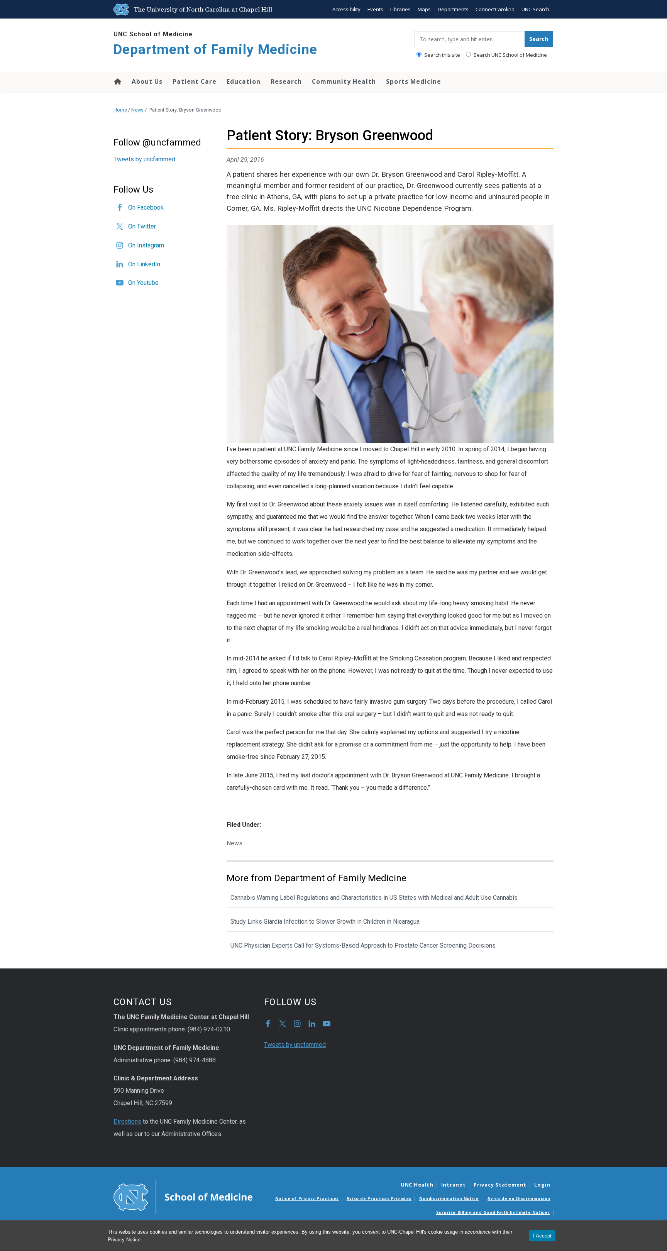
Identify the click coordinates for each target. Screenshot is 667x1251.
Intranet (453, 1184)
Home (117, 81)
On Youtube (143, 282)
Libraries (400, 9)
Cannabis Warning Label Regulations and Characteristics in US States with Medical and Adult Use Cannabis (374, 897)
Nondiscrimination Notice (449, 1198)
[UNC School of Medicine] (182, 1196)
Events (375, 9)
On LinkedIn (144, 264)
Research (286, 81)
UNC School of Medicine (153, 34)
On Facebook (146, 207)
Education (244, 81)
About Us (147, 81)
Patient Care (195, 81)
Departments (453, 9)
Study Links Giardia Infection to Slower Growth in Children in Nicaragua (325, 921)
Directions (127, 1121)
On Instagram (146, 245)
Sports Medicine (413, 81)
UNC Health (417, 1184)
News (137, 110)
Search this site (441, 54)
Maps (424, 9)
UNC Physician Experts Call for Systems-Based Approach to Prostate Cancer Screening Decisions (363, 945)
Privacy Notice (124, 1240)
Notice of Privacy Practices (307, 1198)
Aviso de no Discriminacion (519, 1198)
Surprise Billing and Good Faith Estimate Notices (493, 1212)
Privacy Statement (500, 1184)
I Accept (542, 1236)
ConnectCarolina (495, 9)
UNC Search (535, 9)
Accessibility (346, 9)
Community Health (344, 81)
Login (542, 1184)
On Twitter (142, 226)
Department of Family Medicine (215, 50)
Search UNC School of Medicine (509, 54)
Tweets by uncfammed (144, 159)
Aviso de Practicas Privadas (379, 1198)
